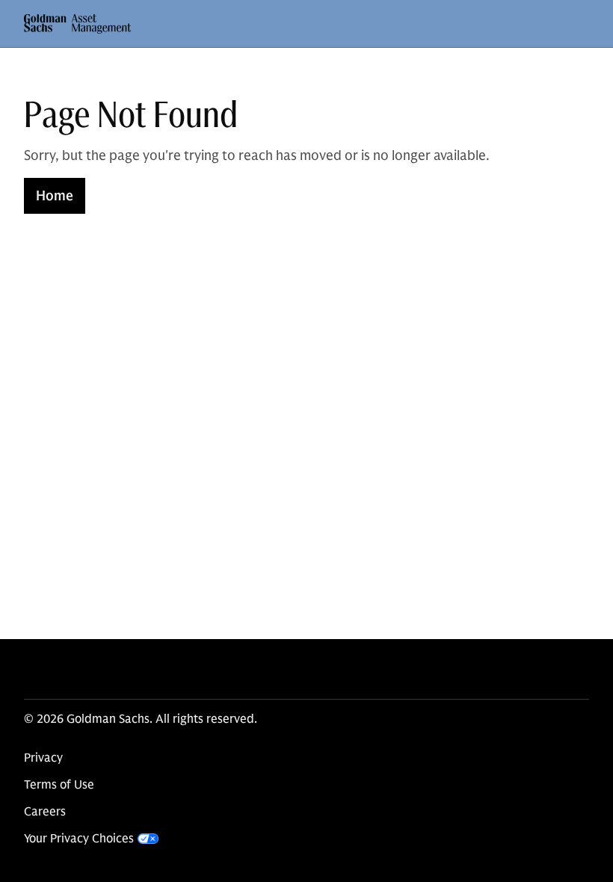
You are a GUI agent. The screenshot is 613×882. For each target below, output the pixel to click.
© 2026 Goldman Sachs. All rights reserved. (140, 719)
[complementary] (91, 838)
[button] (78, 24)
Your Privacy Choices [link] (79, 838)
